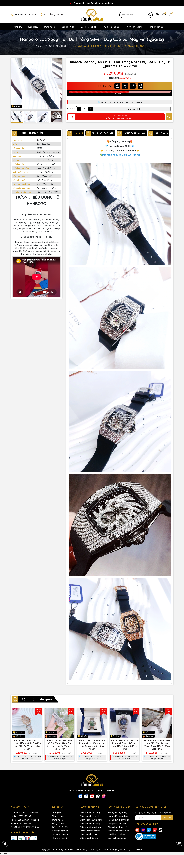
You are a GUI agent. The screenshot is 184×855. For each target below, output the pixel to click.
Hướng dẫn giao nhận (118, 816)
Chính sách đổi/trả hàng (91, 820)
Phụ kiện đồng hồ (111, 27)
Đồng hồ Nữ (50, 27)
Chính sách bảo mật (89, 834)
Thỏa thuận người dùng (118, 830)
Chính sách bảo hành (89, 816)
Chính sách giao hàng (90, 823)
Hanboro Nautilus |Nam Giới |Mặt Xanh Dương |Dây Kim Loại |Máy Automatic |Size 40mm (124, 744)
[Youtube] (92, 796)
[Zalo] (80, 796)
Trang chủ (17, 27)
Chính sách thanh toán (90, 827)
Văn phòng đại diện (54, 14)
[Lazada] (143, 830)
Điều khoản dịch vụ (116, 834)
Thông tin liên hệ (155, 27)
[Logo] (92, 14)
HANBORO (41, 140)
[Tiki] (149, 830)
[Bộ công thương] (154, 836)
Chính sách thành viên (90, 830)
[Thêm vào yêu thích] (169, 116)
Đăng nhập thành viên (118, 827)
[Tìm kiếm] (149, 14)
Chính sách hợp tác (89, 838)
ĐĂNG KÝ (167, 818)
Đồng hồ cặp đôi (89, 27)
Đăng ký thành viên (117, 823)
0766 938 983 (30, 14)
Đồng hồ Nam (68, 27)
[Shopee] (137, 830)
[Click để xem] (36, 83)
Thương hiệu (32, 27)
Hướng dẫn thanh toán (118, 820)
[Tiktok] (98, 796)
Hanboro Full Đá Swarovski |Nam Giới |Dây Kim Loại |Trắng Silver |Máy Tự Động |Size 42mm (157, 744)
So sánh (3, 853)
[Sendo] (155, 830)
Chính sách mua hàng (90, 812)
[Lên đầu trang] (178, 836)
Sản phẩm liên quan (37, 699)
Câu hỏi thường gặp (117, 838)
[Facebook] (86, 796)
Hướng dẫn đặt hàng (117, 812)
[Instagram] (104, 796)
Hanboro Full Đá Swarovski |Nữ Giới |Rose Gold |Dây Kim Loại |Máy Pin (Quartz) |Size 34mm (27, 744)
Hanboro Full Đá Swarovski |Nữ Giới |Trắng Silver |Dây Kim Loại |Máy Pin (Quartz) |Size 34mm (60, 744)
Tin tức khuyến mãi (134, 27)
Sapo (140, 849)
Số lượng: (71, 109)
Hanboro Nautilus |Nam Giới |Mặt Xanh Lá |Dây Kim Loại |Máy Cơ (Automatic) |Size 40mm (92, 744)
